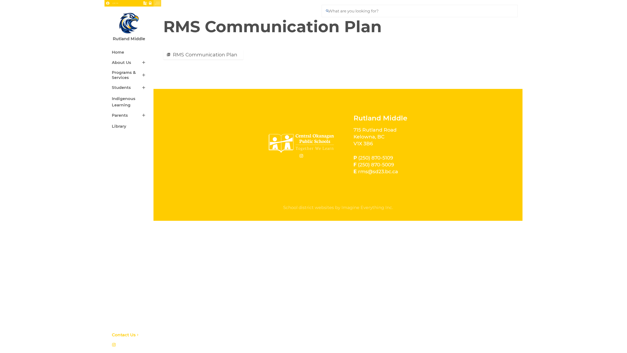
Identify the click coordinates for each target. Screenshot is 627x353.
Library (119, 126)
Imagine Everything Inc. (367, 207)
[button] (120, 3)
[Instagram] (114, 345)
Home (118, 52)
